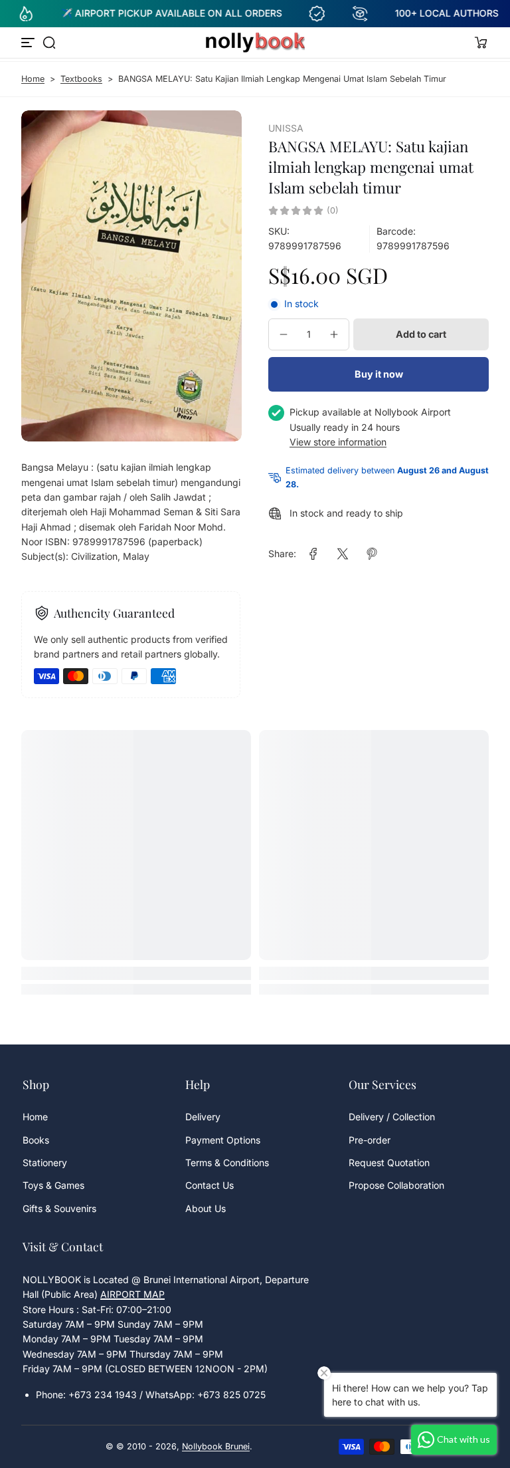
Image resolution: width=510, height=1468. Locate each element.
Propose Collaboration (396, 1185)
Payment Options (222, 1140)
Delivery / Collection (392, 1116)
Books (36, 1140)
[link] (313, 554)
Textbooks (81, 79)
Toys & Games (53, 1185)
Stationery (45, 1162)
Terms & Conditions (227, 1162)
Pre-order (369, 1140)
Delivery (202, 1116)
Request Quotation (389, 1162)
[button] (49, 42)
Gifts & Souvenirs (59, 1208)
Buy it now (379, 374)
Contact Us (209, 1185)
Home (32, 79)
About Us (205, 1208)
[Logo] (255, 43)
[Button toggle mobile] (29, 42)
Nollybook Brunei (216, 1446)
